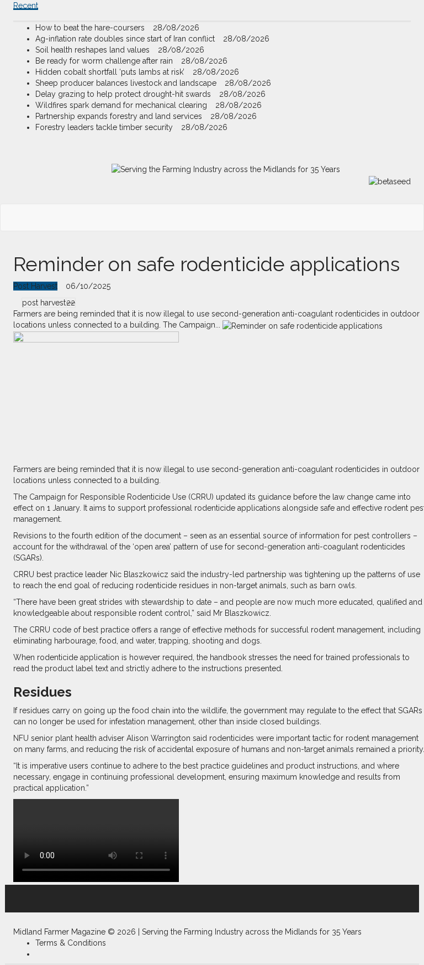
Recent (25, 5)
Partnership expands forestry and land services (119, 116)
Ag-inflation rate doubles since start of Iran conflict (126, 38)
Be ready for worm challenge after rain (105, 60)
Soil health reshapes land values (93, 49)
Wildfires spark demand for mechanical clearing (122, 105)
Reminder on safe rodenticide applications (206, 264)
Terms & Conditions (70, 942)
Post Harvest (35, 286)
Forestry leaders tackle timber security (105, 127)
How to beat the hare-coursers (91, 27)
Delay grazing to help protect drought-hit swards (124, 94)
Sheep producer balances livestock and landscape (127, 83)
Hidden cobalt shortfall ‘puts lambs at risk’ (111, 72)
